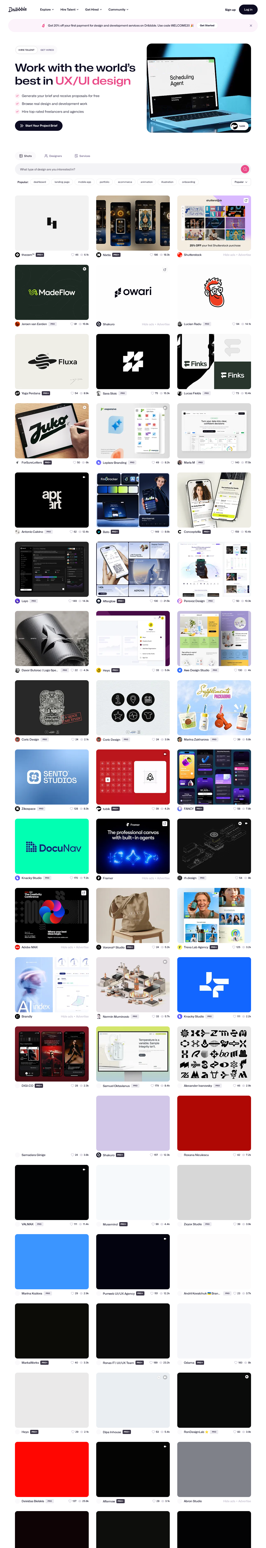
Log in (248, 9)
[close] (251, 25)
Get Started (207, 25)
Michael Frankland (233, 131)
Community (116, 9)
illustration (167, 181)
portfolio (104, 181)
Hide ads (229, 254)
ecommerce (125, 181)
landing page (62, 181)
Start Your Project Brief (41, 125)
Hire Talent (67, 9)
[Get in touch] (65, 243)
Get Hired (92, 9)
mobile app (84, 181)
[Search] (245, 169)
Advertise (244, 254)
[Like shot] (81, 243)
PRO (40, 254)
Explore (45, 9)
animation (147, 181)
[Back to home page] (17, 9)
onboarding (188, 181)
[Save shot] (73, 243)
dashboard (40, 181)
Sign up (230, 9)
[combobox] (126, 169)
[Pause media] (154, 126)
